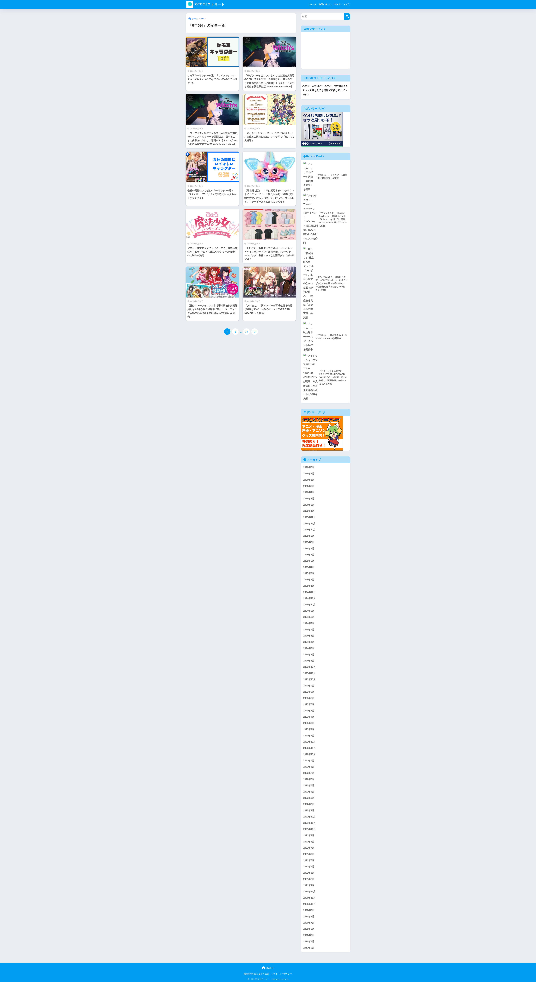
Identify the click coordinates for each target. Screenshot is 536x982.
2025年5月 (308, 561)
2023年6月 (308, 704)
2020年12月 (309, 891)
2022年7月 (308, 773)
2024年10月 (309, 604)
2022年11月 (309, 748)
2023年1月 (308, 735)
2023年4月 (308, 717)
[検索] (347, 16)
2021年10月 (309, 829)
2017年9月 (308, 947)
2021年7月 (308, 847)
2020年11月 (309, 897)
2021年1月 (308, 885)
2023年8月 (308, 692)
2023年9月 (308, 685)
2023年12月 (309, 667)
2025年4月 (308, 567)
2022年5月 (308, 785)
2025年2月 (308, 579)
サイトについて (341, 4)
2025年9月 (308, 536)
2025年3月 (308, 573)
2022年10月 (309, 754)
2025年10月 (309, 529)
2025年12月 (309, 517)
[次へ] (254, 331)
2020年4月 (308, 941)
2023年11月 (309, 673)
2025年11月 (309, 523)
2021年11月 (309, 823)
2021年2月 (308, 879)
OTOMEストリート (209, 4)
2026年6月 (308, 480)
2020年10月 (309, 904)
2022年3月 (308, 798)
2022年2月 (308, 804)
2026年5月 (308, 486)
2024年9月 (308, 611)
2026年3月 (308, 498)
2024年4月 (308, 642)
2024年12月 (309, 592)
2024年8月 (308, 617)
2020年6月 (308, 929)
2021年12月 (309, 816)
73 (246, 331)
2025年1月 (308, 586)
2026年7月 (308, 473)
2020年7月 (308, 922)
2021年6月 (308, 854)
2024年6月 (308, 629)
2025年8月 (308, 542)
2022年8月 (308, 766)
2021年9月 (308, 835)
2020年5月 (308, 935)
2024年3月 (308, 648)
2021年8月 (308, 841)
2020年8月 (308, 916)
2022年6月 (308, 779)
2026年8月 (308, 467)
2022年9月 (308, 760)
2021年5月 (308, 860)
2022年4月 (308, 791)
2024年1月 (308, 660)
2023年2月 (308, 729)
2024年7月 (308, 623)
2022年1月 (308, 810)
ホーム (313, 4)
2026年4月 (308, 492)
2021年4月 (308, 866)
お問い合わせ (325, 4)
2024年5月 (308, 635)
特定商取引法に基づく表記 (256, 974)
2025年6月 (308, 554)
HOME (269, 968)
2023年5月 (308, 710)
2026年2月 (308, 504)
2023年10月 (309, 679)
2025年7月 (308, 548)
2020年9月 (308, 910)
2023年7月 (308, 698)
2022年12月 (309, 741)
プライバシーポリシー (281, 974)
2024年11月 (309, 598)
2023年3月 (308, 723)
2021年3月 (308, 872)
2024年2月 (308, 654)
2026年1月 (308, 511)
